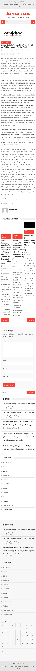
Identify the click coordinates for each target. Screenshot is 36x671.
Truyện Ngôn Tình (8, 500)
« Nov (2, 646)
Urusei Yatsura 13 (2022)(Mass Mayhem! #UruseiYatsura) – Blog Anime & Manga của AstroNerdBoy (19, 243)
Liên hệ (18, 6)
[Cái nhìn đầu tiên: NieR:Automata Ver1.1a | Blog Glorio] (29, 225)
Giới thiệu (5, 4)
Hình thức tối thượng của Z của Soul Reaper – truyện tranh (31, 315)
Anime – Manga (7, 458)
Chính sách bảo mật (15, 4)
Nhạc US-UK (6, 483)
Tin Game (5, 496)
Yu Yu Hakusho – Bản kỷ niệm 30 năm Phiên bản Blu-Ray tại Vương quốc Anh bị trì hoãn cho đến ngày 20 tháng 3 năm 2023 (6, 247)
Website (5, 372)
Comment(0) (25, 50)
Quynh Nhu (16, 50)
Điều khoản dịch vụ (28, 4)
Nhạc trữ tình (7, 479)
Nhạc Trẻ (5, 475)
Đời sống (5, 462)
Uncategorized (7, 505)
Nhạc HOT (6, 470)
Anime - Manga (6, 42)
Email (5, 364)
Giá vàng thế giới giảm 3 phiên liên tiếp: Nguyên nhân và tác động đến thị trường (19, 409)
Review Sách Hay (8, 492)
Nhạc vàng (6, 488)
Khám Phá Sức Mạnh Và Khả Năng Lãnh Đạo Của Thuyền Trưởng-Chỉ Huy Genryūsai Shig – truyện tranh (6, 315)
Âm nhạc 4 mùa (18, 14)
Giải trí (5, 466)
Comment (6, 336)
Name (5, 356)
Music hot (21, 659)
